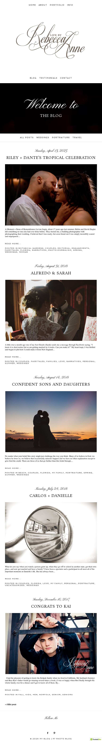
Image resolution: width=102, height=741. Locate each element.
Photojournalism (60, 250)
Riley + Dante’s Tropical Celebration (50, 158)
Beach (22, 473)
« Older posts (10, 704)
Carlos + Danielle (51, 496)
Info (70, 5)
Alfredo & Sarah (51, 273)
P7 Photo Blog (62, 739)
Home (32, 5)
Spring (77, 250)
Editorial (64, 248)
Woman (23, 252)
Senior (56, 695)
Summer (10, 363)
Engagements (80, 248)
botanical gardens (31, 248)
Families (51, 361)
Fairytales (12, 250)
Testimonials (48, 78)
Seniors (67, 695)
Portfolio (57, 5)
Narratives (39, 250)
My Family (58, 473)
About (43, 5)
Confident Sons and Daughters (51, 384)
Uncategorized (15, 585)
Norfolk (44, 695)
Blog (33, 78)
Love (62, 361)
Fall (21, 695)
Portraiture (61, 138)
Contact (66, 78)
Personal (89, 361)
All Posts (27, 138)
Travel (77, 138)
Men (35, 695)
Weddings (42, 138)
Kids (28, 695)
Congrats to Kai (51, 606)
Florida (25, 250)
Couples (50, 248)
